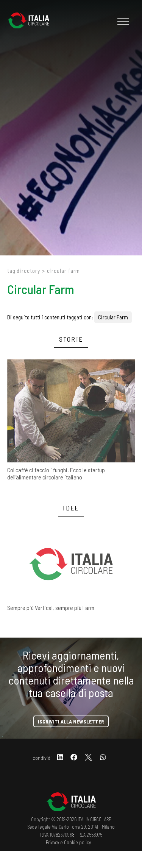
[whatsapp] (103, 758)
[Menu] (122, 21)
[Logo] (32, 21)
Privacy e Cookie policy (68, 842)
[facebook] (73, 758)
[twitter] (88, 758)
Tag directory (23, 270)
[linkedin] (60, 758)
